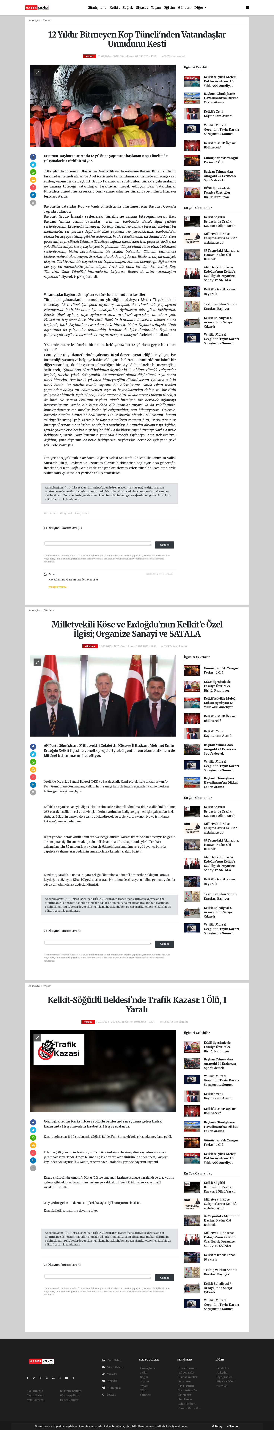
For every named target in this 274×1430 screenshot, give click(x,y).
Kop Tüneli (116, 226)
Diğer (199, 8)
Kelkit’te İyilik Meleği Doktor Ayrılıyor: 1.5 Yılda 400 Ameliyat (220, 81)
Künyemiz (114, 1387)
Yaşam (156, 8)
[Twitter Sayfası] (35, 1378)
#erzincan (50, 513)
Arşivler (112, 1381)
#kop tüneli (82, 513)
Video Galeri (114, 1367)
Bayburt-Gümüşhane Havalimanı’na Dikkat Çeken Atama (221, 98)
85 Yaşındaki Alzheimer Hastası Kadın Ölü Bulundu (222, 255)
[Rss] (61, 1378)
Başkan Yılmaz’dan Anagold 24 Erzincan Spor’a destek (220, 176)
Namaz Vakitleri (188, 1377)
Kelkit (114, 8)
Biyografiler (224, 1377)
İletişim (111, 1394)
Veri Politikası (35, 1400)
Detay (218, 1426)
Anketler (222, 1372)
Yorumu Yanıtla (57, 587)
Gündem (184, 8)
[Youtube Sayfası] (48, 1378)
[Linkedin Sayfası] (55, 1378)
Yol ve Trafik (186, 1372)
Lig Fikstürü (186, 1386)
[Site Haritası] (68, 1378)
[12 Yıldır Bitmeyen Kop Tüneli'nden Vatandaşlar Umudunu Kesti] (103, 105)
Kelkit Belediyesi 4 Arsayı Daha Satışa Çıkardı (218, 322)
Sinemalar (184, 1395)
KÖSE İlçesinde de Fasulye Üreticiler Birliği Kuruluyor (217, 193)
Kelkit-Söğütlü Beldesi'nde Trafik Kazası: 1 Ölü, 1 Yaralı (220, 221)
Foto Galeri (114, 1360)
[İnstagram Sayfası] (41, 1378)
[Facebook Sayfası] (29, 1378)
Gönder (164, 544)
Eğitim (169, 8)
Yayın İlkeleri (35, 1395)
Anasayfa (34, 20)
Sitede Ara (223, 1368)
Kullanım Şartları (71, 1391)
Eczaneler (184, 1381)
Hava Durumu (187, 1368)
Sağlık (128, 8)
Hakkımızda (35, 1391)
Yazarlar (111, 1374)
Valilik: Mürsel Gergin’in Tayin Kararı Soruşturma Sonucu (221, 130)
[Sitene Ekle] (74, 1378)
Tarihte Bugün (187, 1390)
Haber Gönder (69, 1400)
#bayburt (66, 513)
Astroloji (222, 1386)
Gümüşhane (97, 8)
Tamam (234, 1426)
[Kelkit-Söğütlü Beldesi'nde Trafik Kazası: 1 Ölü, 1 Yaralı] (103, 1071)
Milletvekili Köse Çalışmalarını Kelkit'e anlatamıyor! (220, 238)
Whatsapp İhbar (70, 1395)
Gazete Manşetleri (189, 1408)
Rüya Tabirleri (225, 1381)
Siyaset (142, 8)
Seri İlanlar (185, 1399)
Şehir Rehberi (187, 1403)
